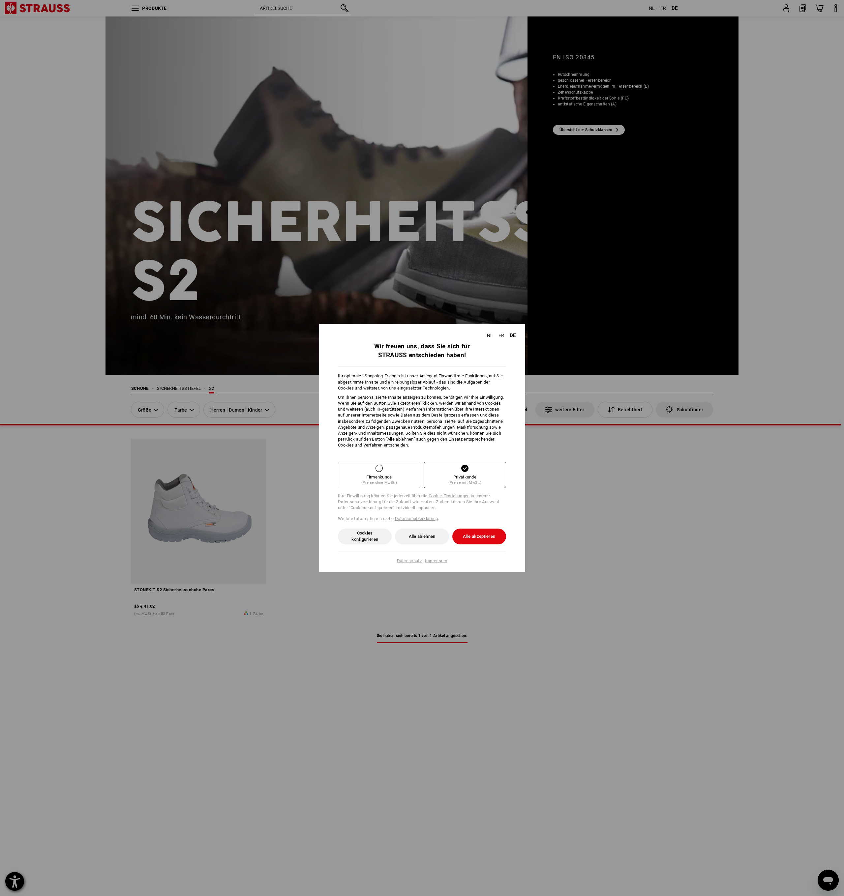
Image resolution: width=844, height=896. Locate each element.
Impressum (436, 560)
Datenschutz (409, 560)
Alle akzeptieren (479, 536)
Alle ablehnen (422, 536)
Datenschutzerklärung (416, 518)
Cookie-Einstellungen (449, 495)
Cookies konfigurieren (364, 536)
